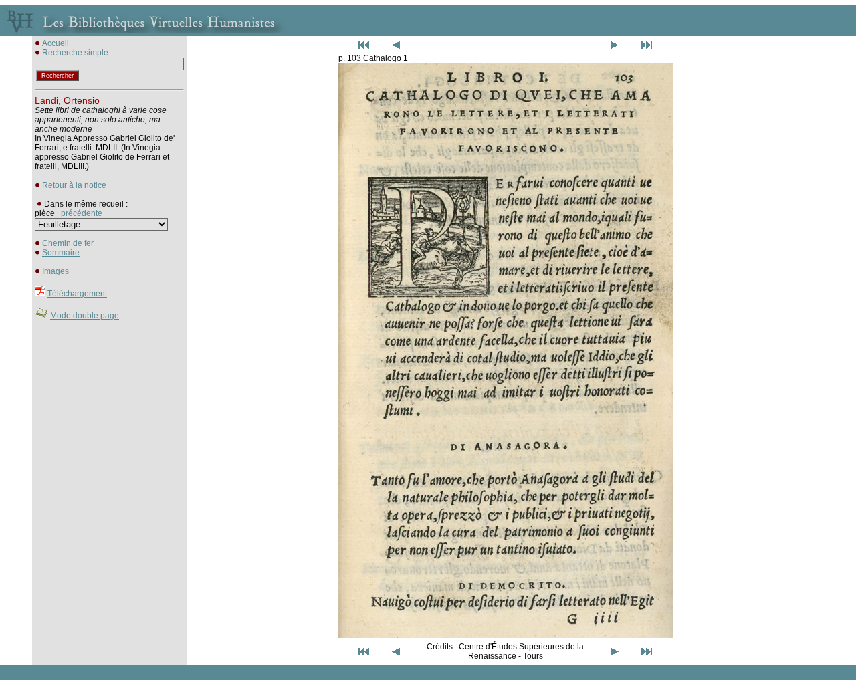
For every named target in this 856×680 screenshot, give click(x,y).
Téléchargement (77, 293)
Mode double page (84, 315)
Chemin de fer (68, 243)
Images (55, 271)
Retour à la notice (74, 185)
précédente (81, 213)
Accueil (55, 43)
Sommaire (61, 252)
